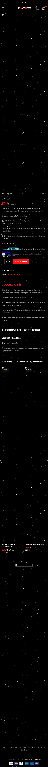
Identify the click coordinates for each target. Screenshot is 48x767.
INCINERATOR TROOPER (34, 544)
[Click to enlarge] (5, 185)
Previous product (40, 193)
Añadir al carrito (21, 261)
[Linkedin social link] (17, 274)
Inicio (3, 194)
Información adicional (21, 330)
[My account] (36, 8)
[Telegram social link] (20, 274)
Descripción (12, 285)
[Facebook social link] (22, 2)
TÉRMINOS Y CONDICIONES (28, 748)
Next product (45, 193)
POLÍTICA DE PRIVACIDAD (10, 748)
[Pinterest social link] (14, 274)
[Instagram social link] (25, 2)
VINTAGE (9, 194)
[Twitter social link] (11, 274)
